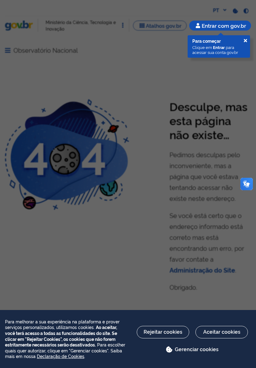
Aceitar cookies (221, 331)
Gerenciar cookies (197, 349)
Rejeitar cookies (163, 331)
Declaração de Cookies (60, 356)
